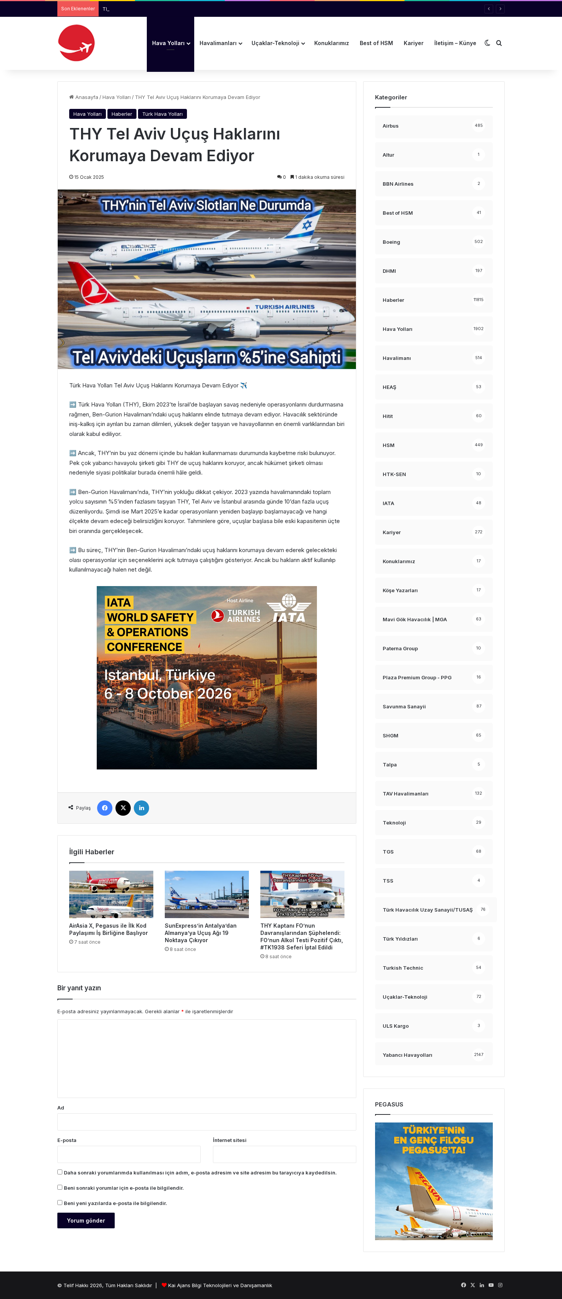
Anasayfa (86, 97)
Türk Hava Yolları (162, 114)
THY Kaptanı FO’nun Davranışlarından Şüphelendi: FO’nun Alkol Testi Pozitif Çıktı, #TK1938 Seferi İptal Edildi (230, 9)
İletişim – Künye (455, 43)
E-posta (66, 1140)
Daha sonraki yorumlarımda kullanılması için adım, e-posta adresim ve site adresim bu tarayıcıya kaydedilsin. (200, 1172)
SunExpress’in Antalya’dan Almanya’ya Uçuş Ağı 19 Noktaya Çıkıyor (201, 932)
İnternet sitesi (230, 1140)
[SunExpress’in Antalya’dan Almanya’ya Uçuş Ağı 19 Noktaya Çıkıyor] (207, 894)
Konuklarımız (331, 43)
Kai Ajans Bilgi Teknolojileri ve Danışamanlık (220, 1285)
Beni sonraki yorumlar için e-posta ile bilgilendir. (124, 1188)
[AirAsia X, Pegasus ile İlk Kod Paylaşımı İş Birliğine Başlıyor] (111, 894)
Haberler (122, 114)
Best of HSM (376, 43)
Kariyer (414, 43)
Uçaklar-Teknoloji (275, 43)
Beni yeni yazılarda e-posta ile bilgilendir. (115, 1203)
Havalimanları (218, 43)
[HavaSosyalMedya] (76, 43)
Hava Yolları (168, 43)
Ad (60, 1108)
